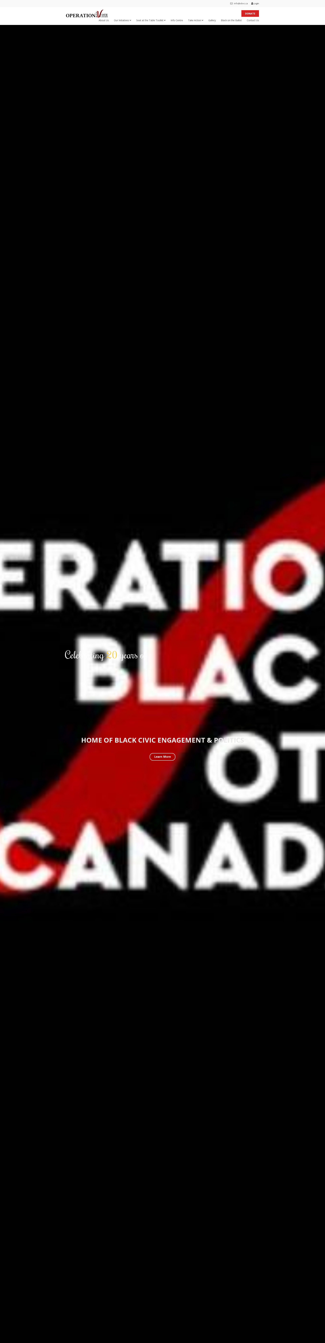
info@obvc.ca (240, 3)
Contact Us (253, 20)
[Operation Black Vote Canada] (87, 13)
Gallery (212, 20)
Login (256, 3)
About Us (104, 20)
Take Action (195, 20)
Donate (250, 13)
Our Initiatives (122, 20)
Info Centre (177, 20)
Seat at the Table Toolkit (150, 20)
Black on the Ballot (231, 20)
